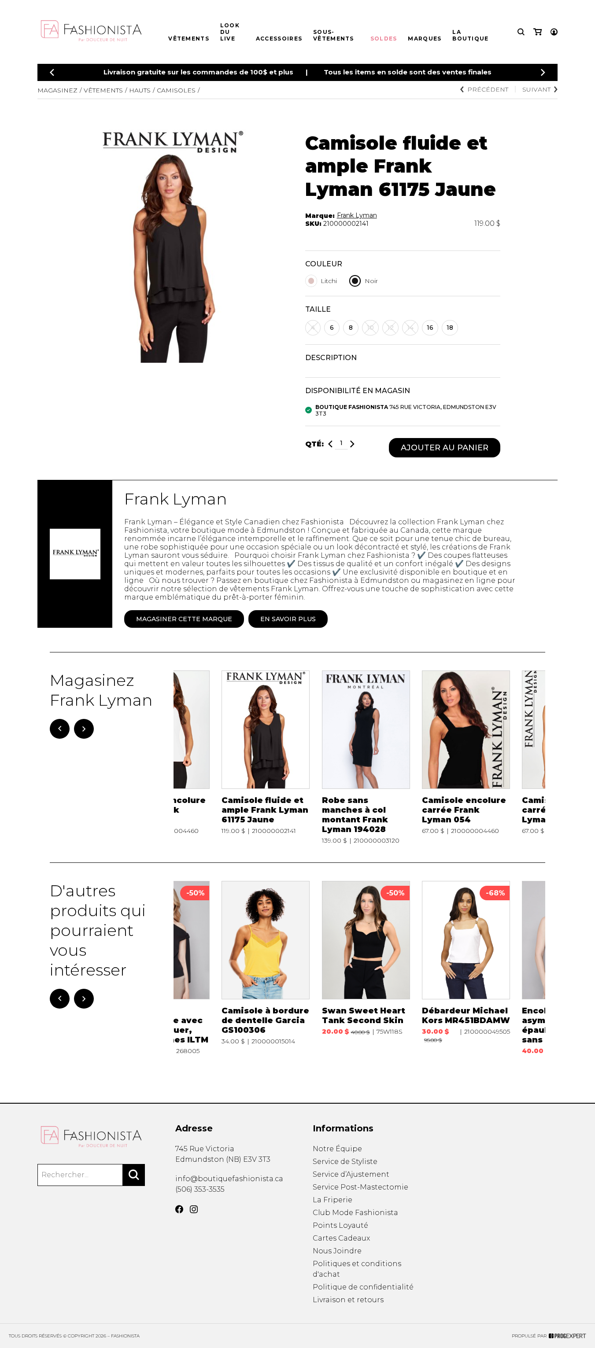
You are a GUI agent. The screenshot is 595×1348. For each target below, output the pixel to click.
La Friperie (332, 1200)
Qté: (314, 444)
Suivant (536, 89)
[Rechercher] (134, 1175)
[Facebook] (179, 1209)
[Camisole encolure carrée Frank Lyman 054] (466, 757)
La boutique (470, 35)
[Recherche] (521, 32)
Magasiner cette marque (184, 619)
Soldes (383, 38)
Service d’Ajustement (351, 1174)
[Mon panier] (537, 32)
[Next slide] (543, 72)
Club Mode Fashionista (355, 1212)
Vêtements (188, 38)
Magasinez (57, 90)
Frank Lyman (357, 215)
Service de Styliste (345, 1161)
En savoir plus (288, 619)
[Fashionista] (91, 1137)
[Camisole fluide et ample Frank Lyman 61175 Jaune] (266, 757)
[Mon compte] (554, 32)
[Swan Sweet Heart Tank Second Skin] (366, 968)
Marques (424, 38)
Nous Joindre (337, 1251)
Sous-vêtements (333, 35)
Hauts (140, 90)
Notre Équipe (337, 1149)
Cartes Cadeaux (341, 1238)
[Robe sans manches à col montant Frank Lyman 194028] (366, 757)
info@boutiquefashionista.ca (229, 1179)
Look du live (230, 32)
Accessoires (279, 38)
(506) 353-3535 (200, 1189)
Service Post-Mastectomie (360, 1187)
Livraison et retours (348, 1300)
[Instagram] (194, 1209)
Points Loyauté (340, 1225)
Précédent (487, 89)
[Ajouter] (352, 444)
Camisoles (176, 90)
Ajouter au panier (444, 448)
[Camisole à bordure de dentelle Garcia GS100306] (266, 968)
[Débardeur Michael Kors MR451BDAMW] (466, 968)
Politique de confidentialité (363, 1287)
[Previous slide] (52, 72)
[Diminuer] (330, 444)
